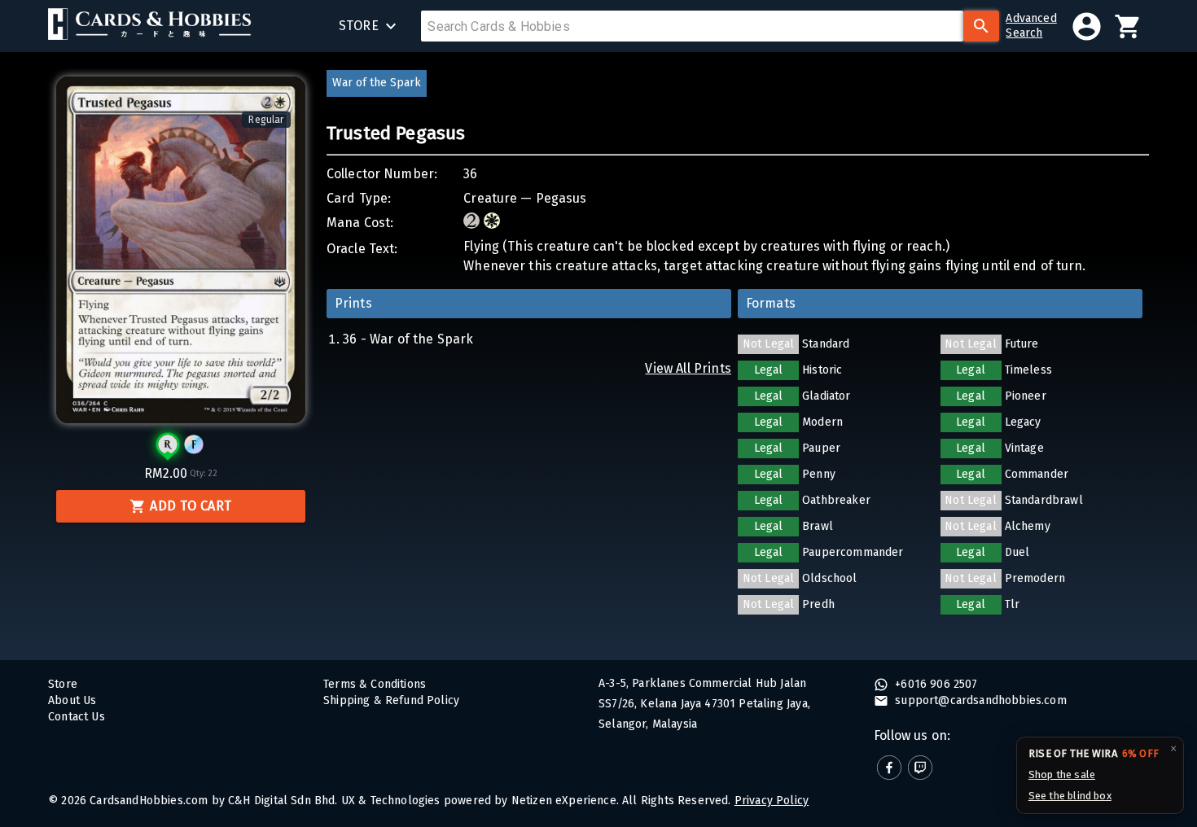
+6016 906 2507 (935, 684)
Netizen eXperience (563, 800)
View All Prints (688, 368)
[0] (1128, 26)
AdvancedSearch (1031, 25)
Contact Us (76, 717)
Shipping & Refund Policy (391, 700)
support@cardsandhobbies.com (979, 700)
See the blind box (1070, 796)
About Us (72, 700)
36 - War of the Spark (408, 339)
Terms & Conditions (374, 684)
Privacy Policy (771, 800)
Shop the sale (1061, 774)
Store (62, 684)
